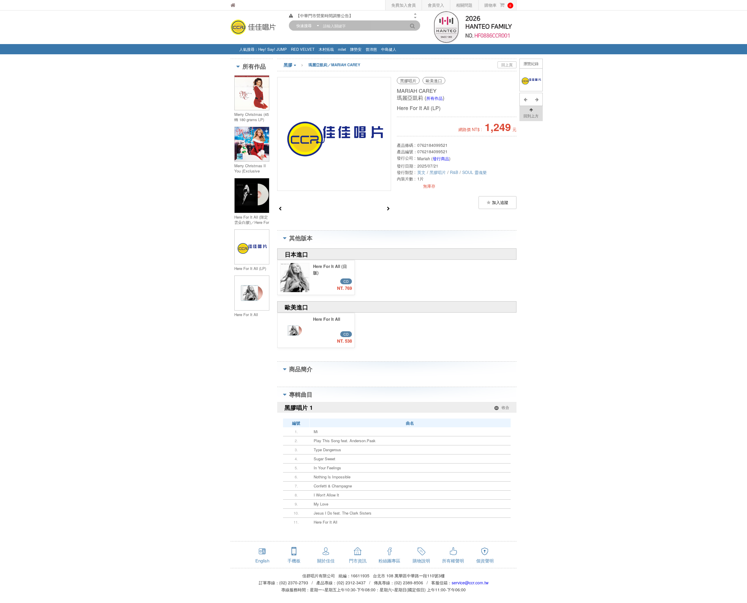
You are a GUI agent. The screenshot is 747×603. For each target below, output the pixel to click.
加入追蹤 (500, 202)
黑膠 (288, 65)
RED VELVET (303, 49)
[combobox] (306, 25)
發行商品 (441, 158)
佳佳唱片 (247, 5)
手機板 (294, 560)
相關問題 (464, 5)
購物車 (497, 5)
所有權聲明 (453, 560)
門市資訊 (357, 560)
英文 (421, 172)
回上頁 (507, 64)
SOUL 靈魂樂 (474, 172)
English (262, 560)
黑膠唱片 (438, 172)
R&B (454, 172)
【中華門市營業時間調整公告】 (324, 15)
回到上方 (531, 115)
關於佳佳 (326, 560)
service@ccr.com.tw (470, 582)
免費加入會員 (403, 5)
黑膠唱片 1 (397, 407)
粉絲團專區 (389, 560)
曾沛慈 (371, 49)
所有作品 (434, 98)
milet (342, 49)
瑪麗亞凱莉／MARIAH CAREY (334, 64)
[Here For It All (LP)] (531, 80)
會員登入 (436, 5)
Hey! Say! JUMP (272, 49)
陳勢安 (356, 49)
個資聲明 (485, 560)
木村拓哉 (326, 49)
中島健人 (388, 49)
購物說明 (421, 560)
